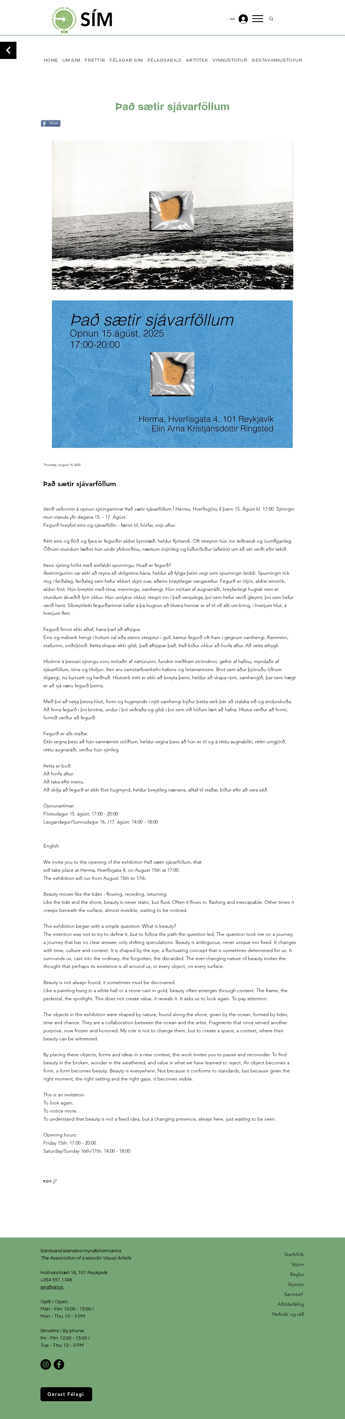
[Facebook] (59, 1364)
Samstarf (294, 1294)
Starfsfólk (294, 1254)
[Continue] (8, 50)
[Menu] (258, 18)
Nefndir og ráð (288, 1314)
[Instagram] (45, 1364)
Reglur (297, 1274)
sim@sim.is (51, 1287)
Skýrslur (296, 1284)
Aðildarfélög (291, 1304)
